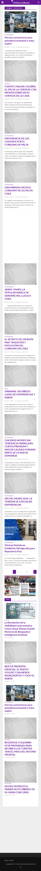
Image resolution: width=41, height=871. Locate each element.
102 (26, 572)
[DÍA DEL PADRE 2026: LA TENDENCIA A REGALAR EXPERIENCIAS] (21, 483)
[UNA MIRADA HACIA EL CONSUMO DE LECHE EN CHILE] (21, 172)
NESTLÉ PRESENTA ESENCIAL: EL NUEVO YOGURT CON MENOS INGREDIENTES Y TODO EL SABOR (20, 672)
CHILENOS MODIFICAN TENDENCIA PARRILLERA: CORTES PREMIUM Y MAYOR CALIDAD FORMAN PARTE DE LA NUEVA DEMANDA (20, 448)
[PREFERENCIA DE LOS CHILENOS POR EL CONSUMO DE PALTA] (21, 123)
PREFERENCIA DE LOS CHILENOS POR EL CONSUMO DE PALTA (17, 141)
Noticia (7, 620)
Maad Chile (33, 864)
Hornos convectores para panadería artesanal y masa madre (19, 40)
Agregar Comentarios (24, 47)
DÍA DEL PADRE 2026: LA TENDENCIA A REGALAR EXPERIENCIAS (18, 501)
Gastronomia (9, 35)
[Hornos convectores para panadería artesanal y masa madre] (21, 22)
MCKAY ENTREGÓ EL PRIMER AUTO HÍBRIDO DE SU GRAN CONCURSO (20, 789)
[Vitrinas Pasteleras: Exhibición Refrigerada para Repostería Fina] (21, 529)
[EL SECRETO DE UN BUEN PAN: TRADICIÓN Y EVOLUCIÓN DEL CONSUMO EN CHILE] (21, 324)
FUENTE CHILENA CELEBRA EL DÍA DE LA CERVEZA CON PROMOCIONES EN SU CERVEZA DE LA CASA (20, 91)
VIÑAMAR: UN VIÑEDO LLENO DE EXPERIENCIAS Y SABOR (20, 394)
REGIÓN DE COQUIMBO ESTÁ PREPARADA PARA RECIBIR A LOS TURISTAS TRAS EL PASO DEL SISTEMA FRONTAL (20, 748)
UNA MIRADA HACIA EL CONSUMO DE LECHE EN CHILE (19, 190)
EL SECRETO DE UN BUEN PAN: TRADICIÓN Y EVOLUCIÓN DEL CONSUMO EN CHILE (19, 344)
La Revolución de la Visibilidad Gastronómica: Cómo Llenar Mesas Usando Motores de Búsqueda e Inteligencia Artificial (20, 628)
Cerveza (7, 84)
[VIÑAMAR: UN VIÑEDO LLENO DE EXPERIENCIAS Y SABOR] (21, 376)
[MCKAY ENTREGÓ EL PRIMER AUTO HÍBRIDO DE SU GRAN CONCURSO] (21, 772)
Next (35, 572)
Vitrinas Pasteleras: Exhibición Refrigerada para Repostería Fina (20, 548)
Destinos (7, 740)
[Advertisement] (20, 235)
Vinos (6, 388)
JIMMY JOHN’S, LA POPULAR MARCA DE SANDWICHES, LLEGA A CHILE (18, 294)
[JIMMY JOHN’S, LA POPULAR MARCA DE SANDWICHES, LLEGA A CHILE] (21, 274)
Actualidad (8, 663)
